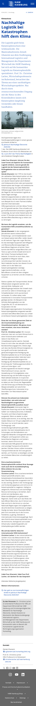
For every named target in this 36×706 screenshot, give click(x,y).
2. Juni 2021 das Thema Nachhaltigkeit (17, 154)
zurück (30, 12)
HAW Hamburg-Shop (15, 694)
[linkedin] (23, 674)
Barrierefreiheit (16, 702)
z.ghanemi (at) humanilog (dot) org (17, 651)
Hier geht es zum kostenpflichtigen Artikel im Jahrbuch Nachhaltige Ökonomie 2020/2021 (16, 592)
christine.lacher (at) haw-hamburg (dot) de (17, 660)
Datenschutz (9, 698)
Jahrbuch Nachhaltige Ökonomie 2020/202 (15, 146)
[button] (3, 3)
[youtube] (16, 674)
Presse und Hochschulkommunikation (16, 687)
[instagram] (10, 674)
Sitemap (23, 698)
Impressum (21, 683)
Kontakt (8, 683)
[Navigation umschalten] (32, 3)
